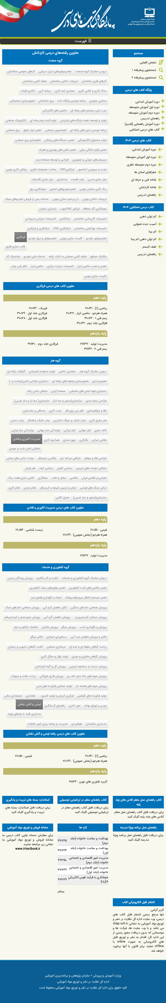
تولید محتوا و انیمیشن (42, 371)
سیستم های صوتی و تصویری (89, 159)
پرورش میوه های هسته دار (91, 686)
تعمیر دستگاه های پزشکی (59, 140)
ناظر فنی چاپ (19, 266)
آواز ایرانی (69, 430)
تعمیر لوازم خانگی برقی (93, 150)
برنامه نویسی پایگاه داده (71, 100)
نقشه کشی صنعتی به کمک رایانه (68, 256)
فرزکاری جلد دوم (48, 343)
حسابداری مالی (13, 696)
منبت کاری (55, 410)
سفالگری (43, 478)
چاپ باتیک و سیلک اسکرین (69, 420)
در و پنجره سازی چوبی (65, 199)
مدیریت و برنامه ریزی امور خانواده (48, 724)
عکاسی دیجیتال (47, 458)
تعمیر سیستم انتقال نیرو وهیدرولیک (86, 597)
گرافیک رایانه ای (16, 371)
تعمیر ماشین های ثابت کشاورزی (88, 588)
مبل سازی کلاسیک (42, 179)
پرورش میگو (69, 627)
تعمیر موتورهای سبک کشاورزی (47, 588)
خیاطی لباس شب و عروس (24, 448)
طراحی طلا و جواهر (95, 458)
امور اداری (74, 705)
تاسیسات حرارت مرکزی (60, 266)
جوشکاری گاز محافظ (95, 208)
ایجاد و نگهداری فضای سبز (46, 597)
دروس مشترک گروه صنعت (91, 71)
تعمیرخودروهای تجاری (63, 189)
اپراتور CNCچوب (70, 208)
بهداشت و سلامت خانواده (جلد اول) (89, 850)
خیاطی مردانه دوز (70, 458)
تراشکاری (65, 218)
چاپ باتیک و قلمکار (38, 420)
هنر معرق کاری (98, 420)
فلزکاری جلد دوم (97, 323)
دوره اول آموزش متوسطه (144, 107)
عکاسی (74, 478)
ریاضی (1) (101, 308)
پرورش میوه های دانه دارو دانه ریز (87, 676)
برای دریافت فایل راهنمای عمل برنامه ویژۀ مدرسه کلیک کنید (138, 837)
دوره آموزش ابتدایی (147, 101)
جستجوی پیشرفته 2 (144, 77)
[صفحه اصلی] (141, 15)
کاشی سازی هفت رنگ (21, 478)
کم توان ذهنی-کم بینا (143, 239)
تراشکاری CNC (61, 228)
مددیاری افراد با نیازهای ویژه (24, 714)
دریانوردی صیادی (56, 637)
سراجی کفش (64, 468)
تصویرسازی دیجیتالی (22, 100)
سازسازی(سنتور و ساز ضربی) (90, 497)
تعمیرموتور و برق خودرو (42, 238)
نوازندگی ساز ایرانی (22, 430)
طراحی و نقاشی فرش (94, 478)
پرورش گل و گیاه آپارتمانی (50, 666)
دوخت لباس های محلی (20, 458)
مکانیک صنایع (98, 256)
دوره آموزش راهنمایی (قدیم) (142, 124)
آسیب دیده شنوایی (144, 224)
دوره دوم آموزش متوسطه (144, 112)
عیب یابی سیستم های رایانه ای (88, 110)
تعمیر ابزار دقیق (32, 130)
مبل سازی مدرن (97, 179)
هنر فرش (30, 468)
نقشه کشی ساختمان (34, 81)
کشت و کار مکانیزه (47, 578)
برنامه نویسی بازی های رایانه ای (88, 130)
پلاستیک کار (13, 256)
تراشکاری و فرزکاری (38, 228)
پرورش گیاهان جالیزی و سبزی (89, 656)
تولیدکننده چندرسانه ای (43, 120)
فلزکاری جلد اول (37, 318)
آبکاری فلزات (28, 91)
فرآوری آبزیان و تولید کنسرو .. (56, 696)
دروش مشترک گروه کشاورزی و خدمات (84, 578)
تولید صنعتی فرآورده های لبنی (54, 686)
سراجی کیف (46, 468)
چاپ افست (77, 179)
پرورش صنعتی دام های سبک (22, 607)
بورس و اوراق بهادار (95, 705)
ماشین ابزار (36, 266)
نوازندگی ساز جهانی (48, 430)
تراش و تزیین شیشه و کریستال (58, 488)
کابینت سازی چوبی (71, 238)
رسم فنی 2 (100, 348)
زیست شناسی (34, 529)
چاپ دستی (17, 420)
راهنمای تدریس (150, 118)
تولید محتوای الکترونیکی (92, 140)
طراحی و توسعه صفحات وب (52, 159)
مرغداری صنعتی (55, 646)
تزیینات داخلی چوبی (94, 199)
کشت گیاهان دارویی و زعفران (25, 646)
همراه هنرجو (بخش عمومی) (90, 534)
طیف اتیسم (149, 246)
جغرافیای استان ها (145, 172)
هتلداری (30, 696)
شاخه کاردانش (147, 187)
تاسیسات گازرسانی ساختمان (90, 218)
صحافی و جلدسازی (34, 410)
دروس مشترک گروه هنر (93, 371)
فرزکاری (20, 237)
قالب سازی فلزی (15, 246)
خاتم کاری (14, 488)
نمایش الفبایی (148, 62)
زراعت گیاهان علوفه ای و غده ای (88, 646)
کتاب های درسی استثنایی (144, 129)
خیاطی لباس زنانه (37, 391)
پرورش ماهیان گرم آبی (57, 617)
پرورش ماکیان (50, 627)
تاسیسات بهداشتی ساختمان (90, 228)
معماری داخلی (67, 371)
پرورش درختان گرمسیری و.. (90, 617)
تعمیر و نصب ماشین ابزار (92, 266)
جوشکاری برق (38, 189)
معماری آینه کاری (65, 91)
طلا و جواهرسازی (97, 410)
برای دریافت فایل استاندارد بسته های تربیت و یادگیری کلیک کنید (27, 809)
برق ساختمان (46, 100)
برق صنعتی (13, 130)
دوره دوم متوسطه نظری (141, 164)
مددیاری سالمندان (96, 724)
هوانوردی (76, 724)
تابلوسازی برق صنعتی (28, 140)
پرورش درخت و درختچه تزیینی (88, 666)
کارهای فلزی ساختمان (94, 81)
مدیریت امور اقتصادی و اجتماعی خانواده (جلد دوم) (88, 860)
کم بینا (152, 231)
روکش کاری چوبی (16, 169)
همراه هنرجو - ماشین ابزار (92, 313)
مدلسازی (62, 179)
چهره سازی (69, 440)
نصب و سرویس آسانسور (92, 169)
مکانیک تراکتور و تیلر (26, 627)
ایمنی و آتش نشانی (28, 704)
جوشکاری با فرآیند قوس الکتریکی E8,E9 (88, 879)
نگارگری (83, 440)
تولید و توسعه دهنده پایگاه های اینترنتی (83, 120)
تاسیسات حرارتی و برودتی (40, 218)
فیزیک (43, 308)
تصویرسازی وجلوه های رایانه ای (70, 381)
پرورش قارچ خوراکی (51, 676)
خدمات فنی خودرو (34, 256)
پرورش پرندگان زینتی (20, 578)
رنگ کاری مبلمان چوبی (93, 189)
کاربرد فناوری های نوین (93, 781)
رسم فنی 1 (101, 318)
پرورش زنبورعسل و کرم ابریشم (22, 617)
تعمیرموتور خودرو (96, 238)
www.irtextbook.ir (27, 848)
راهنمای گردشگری (55, 705)
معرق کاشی (62, 497)
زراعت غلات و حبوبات (23, 676)
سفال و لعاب (58, 478)
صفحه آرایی (58, 391)
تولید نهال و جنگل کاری (54, 656)
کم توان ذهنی (148, 216)
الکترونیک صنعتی (16, 120)
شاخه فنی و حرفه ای (143, 179)
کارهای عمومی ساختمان (21, 71)
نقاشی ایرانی (99, 440)
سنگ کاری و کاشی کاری (92, 91)
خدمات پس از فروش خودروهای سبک (26, 199)
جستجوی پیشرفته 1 (144, 70)
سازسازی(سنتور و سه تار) (67, 400)
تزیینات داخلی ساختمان (64, 81)
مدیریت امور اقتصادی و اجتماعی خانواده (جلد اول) (88, 869)
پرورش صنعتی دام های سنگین (89, 607)
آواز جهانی (85, 430)
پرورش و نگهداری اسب (93, 627)
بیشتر (60, 891)
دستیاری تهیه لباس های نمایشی (88, 391)
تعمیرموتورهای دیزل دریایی (55, 71)
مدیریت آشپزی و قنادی (26, 439)
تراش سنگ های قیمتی (93, 488)
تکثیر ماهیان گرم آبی (55, 607)
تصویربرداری (99, 381)
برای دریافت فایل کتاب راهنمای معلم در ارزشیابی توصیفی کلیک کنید (85, 809)
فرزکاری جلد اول (37, 313)
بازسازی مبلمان (47, 208)
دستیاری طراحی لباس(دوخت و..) (28, 381)
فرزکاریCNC (67, 169)
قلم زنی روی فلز (74, 410)
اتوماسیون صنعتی (55, 130)
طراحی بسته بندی (96, 400)
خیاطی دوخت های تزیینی (91, 468)
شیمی (103, 529)
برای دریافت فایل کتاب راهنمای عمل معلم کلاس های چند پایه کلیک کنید (139, 814)
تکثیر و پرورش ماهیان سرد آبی (88, 637)
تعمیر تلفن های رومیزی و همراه (57, 150)
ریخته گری (45, 91)
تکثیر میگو (37, 637)
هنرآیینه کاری (51, 440)
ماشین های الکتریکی (55, 110)
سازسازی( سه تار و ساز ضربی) (31, 400)
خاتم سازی (30, 488)
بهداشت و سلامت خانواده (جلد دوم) (89, 840)
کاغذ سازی (100, 430)
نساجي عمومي (98, 100)
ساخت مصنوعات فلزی (43, 169)
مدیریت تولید (99, 343)
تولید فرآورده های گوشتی (92, 696)
